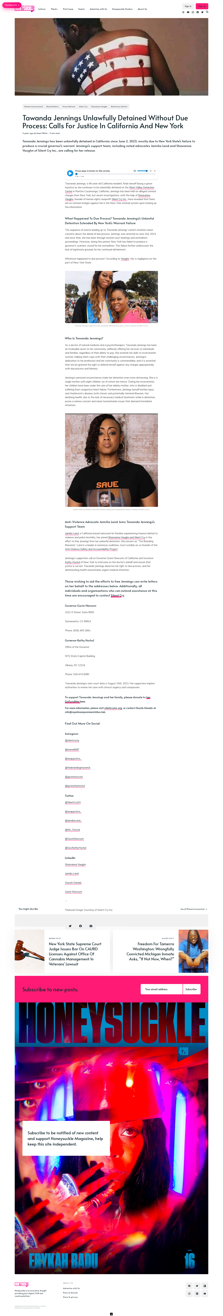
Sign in (188, 6)
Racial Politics (53, 106)
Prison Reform (69, 106)
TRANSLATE (12, 5)
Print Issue (68, 8)
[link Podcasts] (183, 12)
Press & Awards (70, 1292)
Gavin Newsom (73, 891)
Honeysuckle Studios (122, 8)
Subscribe (191, 989)
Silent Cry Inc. (119, 199)
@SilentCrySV (73, 802)
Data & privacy (70, 1297)
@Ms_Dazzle (72, 829)
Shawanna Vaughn (99, 106)
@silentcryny (72, 740)
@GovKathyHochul (75, 847)
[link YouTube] (188, 12)
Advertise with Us (98, 8)
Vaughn (125, 258)
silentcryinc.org (113, 708)
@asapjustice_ (73, 758)
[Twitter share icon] (70, 926)
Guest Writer (41, 133)
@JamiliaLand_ (73, 820)
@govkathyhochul (75, 785)
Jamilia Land (72, 533)
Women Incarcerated (33, 106)
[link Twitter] (202, 12)
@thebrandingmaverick (77, 767)
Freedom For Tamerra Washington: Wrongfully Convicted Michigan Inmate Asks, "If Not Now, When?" (150, 951)
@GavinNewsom (74, 838)
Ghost (37, 1308)
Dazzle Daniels (73, 882)
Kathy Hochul (72, 562)
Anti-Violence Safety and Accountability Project (91, 549)
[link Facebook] (198, 12)
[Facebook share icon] (80, 926)
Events (81, 8)
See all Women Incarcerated (192, 909)
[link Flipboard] (204, 1285)
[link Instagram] (193, 12)
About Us (142, 8)
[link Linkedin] (197, 1293)
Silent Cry (83, 106)
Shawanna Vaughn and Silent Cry (126, 537)
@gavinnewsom (74, 776)
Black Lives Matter (119, 106)
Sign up (202, 6)
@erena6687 (72, 749)
